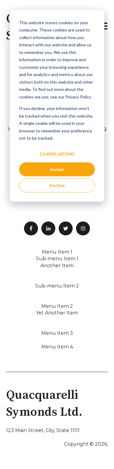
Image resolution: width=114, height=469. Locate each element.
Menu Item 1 (57, 252)
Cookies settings (57, 153)
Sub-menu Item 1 (57, 258)
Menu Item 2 (57, 306)
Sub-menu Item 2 (57, 286)
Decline (57, 185)
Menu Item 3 (57, 333)
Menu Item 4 (57, 347)
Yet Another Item (57, 313)
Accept (57, 169)
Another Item (57, 265)
